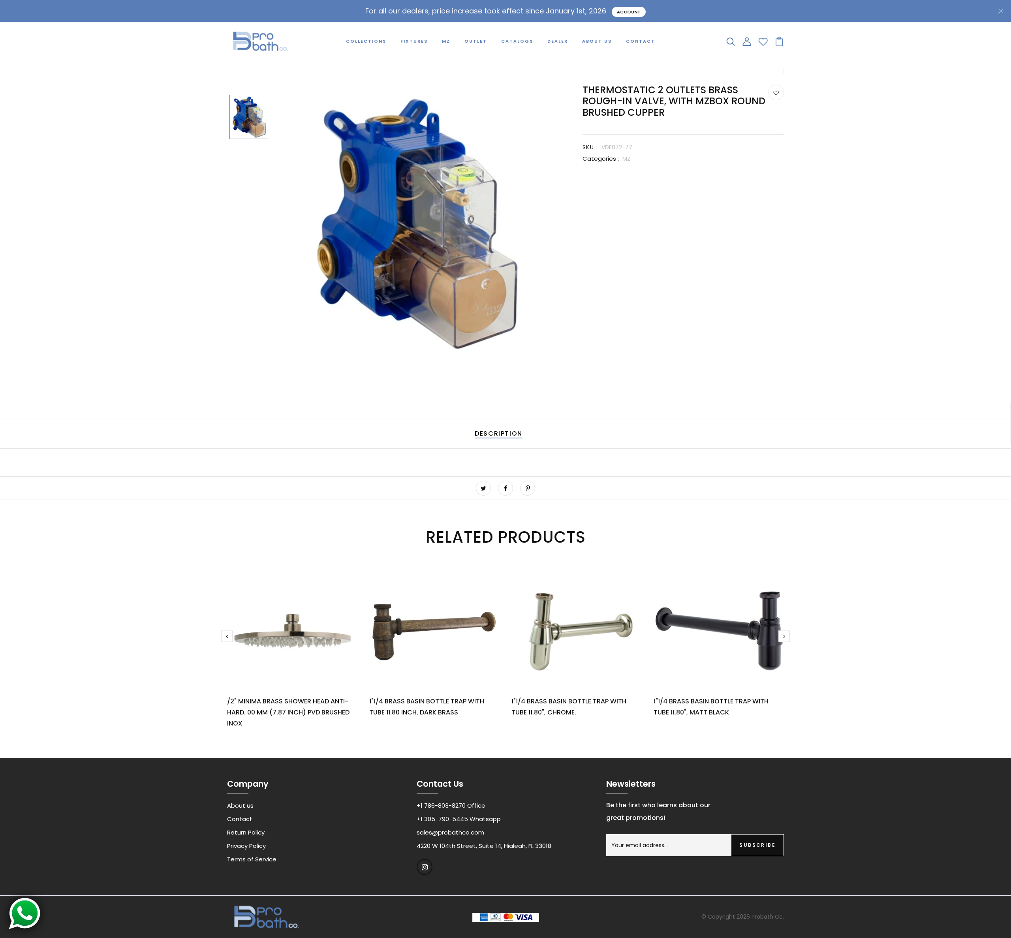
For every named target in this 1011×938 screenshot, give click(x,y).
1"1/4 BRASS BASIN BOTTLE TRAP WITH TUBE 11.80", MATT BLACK (711, 707)
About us (240, 805)
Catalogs (517, 41)
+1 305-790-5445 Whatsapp (459, 819)
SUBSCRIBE (757, 845)
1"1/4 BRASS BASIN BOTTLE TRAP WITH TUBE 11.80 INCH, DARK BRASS (426, 707)
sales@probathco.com (450, 832)
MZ (446, 41)
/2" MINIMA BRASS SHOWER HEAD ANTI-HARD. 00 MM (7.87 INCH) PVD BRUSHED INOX (288, 712)
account (629, 12)
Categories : (601, 158)
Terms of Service (251, 859)
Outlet (475, 41)
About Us (597, 41)
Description (498, 433)
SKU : (590, 147)
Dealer (557, 41)
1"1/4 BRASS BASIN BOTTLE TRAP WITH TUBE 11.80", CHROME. (568, 707)
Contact (640, 41)
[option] (249, 117)
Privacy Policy (246, 846)
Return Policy (246, 832)
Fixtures (414, 41)
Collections (366, 41)
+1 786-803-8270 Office (451, 805)
